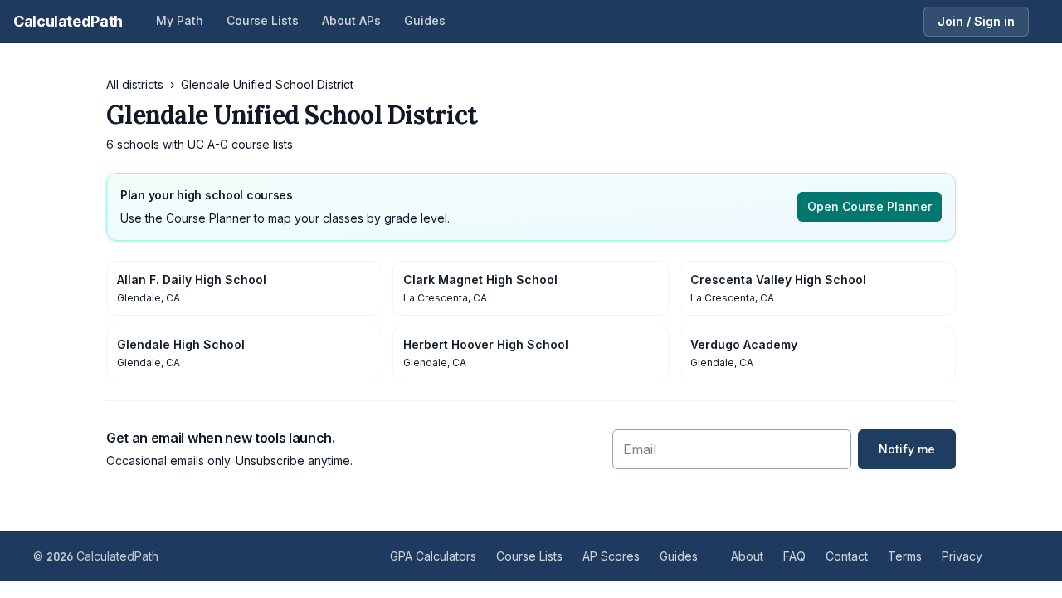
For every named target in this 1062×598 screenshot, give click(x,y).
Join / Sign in (976, 21)
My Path (179, 20)
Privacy (962, 556)
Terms (905, 556)
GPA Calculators (433, 556)
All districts (134, 84)
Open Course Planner (869, 206)
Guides (425, 20)
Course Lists (263, 20)
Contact (847, 556)
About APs (351, 20)
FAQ (794, 556)
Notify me (907, 449)
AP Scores (611, 556)
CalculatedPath (68, 21)
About (747, 556)
